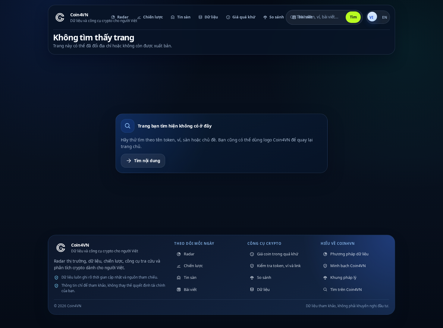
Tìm (353, 17)
